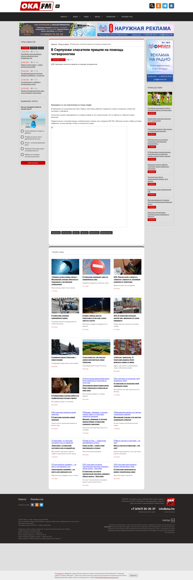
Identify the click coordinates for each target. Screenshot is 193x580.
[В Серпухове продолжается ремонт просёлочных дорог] (127, 466)
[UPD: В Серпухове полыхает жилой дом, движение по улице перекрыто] (127, 313)
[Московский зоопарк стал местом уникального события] (127, 414)
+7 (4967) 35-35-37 (143, 508)
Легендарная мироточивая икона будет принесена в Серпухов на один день (96, 388)
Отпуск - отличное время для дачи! (35, 144)
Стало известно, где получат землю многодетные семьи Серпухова (94, 359)
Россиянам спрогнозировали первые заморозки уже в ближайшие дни (31, 56)
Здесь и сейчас (63, 44)
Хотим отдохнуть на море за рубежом (34, 132)
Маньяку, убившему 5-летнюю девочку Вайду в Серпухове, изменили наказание (95, 421)
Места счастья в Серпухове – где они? (127, 447)
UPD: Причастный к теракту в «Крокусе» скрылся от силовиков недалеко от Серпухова (127, 279)
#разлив (84, 233)
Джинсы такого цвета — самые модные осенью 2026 (32, 66)
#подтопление (106, 233)
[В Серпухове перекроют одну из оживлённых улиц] (96, 274)
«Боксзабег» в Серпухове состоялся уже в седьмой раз (63, 447)
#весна (76, 233)
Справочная (110, 17)
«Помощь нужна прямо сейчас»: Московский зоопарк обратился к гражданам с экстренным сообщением (64, 280)
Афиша (97, 17)
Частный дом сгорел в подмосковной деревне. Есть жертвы (158, 179)
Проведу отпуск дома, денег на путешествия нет (34, 150)
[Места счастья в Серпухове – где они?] (127, 443)
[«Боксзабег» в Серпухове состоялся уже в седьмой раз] (65, 443)
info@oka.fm (167, 508)
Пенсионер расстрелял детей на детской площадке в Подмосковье (160, 109)
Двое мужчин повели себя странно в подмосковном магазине (160, 130)
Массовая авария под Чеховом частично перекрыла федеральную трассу (160, 202)
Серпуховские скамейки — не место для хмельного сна (63, 470)
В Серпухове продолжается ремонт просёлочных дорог (125, 470)
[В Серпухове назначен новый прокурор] (65, 414)
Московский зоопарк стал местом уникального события (127, 418)
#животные (94, 233)
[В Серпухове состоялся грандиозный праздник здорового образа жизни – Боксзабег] (96, 468)
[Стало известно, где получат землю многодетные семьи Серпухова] (96, 354)
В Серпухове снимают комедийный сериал (60, 317)
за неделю (25, 48)
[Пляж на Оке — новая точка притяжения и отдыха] (96, 443)
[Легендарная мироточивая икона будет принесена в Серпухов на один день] (96, 383)
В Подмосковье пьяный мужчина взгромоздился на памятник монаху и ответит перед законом (159, 154)
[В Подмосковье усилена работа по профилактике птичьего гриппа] (65, 393)
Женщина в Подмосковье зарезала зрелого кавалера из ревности (158, 214)
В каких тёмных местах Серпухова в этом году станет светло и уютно (94, 318)
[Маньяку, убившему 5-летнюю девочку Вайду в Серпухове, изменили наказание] (96, 416)
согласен (59, 573)
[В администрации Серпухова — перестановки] (65, 354)
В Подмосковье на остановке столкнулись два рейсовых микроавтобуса (158, 142)
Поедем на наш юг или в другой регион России (33, 138)
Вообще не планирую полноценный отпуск (32, 155)
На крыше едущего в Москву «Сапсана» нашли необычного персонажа (158, 166)
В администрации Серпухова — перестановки (63, 358)
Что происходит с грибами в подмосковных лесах (31, 83)
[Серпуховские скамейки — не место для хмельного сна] (65, 466)
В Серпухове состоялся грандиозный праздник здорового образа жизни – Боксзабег (96, 473)
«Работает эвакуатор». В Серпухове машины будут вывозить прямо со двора (124, 359)
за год (41, 48)
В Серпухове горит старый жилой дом (159, 190)
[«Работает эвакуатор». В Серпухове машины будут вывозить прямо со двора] (127, 354)
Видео (75, 17)
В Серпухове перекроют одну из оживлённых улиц (95, 278)
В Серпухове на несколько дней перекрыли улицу (126, 385)
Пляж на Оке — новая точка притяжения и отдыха (93, 447)
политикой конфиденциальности (106, 577)
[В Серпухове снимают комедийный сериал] (65, 313)
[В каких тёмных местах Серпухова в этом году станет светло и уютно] (96, 313)
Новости (63, 17)
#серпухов (56, 233)
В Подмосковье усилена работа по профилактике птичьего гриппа (65, 397)
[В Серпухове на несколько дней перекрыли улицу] (127, 381)
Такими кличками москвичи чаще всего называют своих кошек (32, 92)
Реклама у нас (127, 17)
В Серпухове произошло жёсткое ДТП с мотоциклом (159, 120)
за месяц (33, 48)
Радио (86, 17)
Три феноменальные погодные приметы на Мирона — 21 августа (32, 74)
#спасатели (66, 233)
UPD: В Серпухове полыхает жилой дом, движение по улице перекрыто (126, 318)
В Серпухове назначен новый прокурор (63, 418)
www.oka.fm (107, 527)
